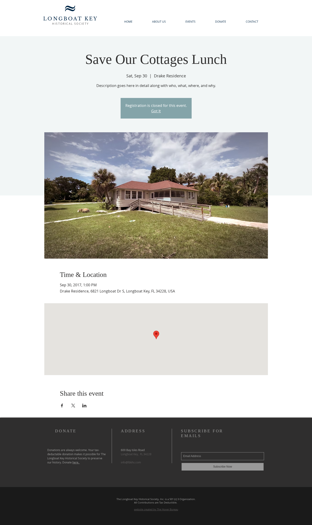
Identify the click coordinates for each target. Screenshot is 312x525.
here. (76, 462)
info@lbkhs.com (131, 462)
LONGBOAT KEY (70, 19)
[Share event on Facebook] (62, 405)
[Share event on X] (73, 405)
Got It (156, 111)
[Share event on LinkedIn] (84, 405)
